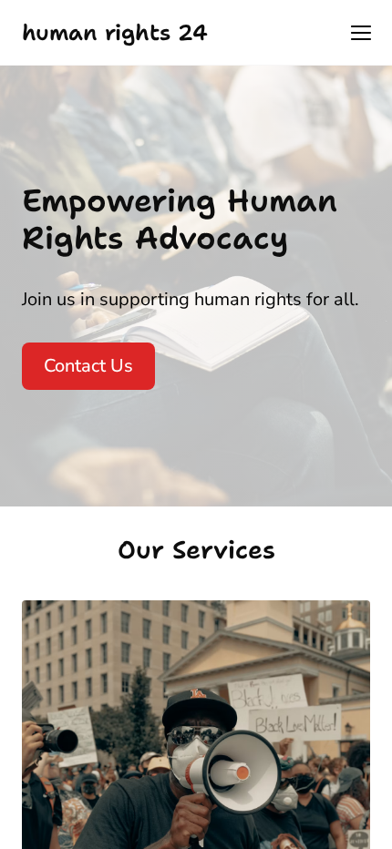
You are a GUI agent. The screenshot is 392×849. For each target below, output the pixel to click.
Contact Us (88, 365)
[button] (361, 33)
